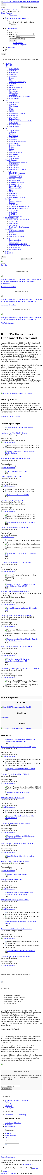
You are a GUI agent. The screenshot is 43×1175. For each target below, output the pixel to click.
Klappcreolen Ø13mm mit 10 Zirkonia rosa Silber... (18, 843)
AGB (7, 1102)
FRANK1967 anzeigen (17, 173)
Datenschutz (9, 1104)
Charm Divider (14, 89)
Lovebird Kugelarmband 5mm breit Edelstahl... (16, 615)
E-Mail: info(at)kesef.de (13, 1123)
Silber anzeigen (14, 69)
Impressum (8, 1106)
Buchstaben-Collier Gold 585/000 (12, 500)
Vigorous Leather (15, 178)
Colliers (11, 85)
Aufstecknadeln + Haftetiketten (19, 246)
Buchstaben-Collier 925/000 (18, 208)
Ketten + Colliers (14, 145)
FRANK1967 (13, 154)
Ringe (11, 80)
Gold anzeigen (14, 102)
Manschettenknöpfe (15, 152)
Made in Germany (11, 160)
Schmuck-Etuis (14, 242)
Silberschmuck (14, 164)
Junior (11, 192)
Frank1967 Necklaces (16, 182)
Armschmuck (13, 143)
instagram (13, 15)
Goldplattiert (9, 229)
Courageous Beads (15, 175)
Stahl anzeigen (14, 130)
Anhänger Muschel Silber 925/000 (12, 798)
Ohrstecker (12, 138)
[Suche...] (26, 7)
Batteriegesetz (9, 1107)
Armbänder (13, 76)
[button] (11, 28)
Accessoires (13, 195)
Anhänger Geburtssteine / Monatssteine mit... (15, 591)
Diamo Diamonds (15, 124)
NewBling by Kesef (11, 218)
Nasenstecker (13, 91)
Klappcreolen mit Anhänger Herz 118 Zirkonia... (17, 646)
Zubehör (8, 238)
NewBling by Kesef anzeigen (19, 219)
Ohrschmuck (13, 74)
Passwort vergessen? (20, 45)
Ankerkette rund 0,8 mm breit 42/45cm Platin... (16, 929)
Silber (7, 67)
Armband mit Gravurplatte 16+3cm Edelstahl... (16, 562)
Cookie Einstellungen (8, 1157)
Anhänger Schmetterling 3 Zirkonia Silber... (15, 823)
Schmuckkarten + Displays (18, 244)
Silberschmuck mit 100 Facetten (19, 97)
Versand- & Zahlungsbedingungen (16, 1100)
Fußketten (12, 84)
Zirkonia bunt (13, 93)
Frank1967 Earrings (15, 184)
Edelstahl (12, 203)
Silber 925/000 (14, 210)
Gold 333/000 (13, 205)
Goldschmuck (13, 165)
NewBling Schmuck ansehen (10, 416)
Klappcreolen (13, 136)
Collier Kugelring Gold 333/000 (11, 476)
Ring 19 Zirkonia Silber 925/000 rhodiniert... (15, 861)
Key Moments (14, 156)
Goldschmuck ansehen (8, 305)
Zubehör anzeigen (15, 240)
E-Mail (11, 34)
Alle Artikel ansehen (7, 323)
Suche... (34, 7)
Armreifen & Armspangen (17, 82)
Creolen (11, 134)
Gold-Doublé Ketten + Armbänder (20, 121)
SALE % (8, 1133)
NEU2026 (8, 65)
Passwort (12, 36)
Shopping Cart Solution (8, 1173)
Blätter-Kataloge (6, 13)
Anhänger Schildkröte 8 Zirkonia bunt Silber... (16, 458)
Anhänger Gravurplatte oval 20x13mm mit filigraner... (18, 747)
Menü (3, 54)
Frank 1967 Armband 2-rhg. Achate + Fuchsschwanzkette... (20, 668)
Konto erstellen (18, 43)
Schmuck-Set (5, 283)
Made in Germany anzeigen (18, 162)
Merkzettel (8, 1125)
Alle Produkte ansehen (8, 287)
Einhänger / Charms (15, 87)
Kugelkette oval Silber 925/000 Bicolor (14, 433)
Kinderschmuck (14, 72)
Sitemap (7, 1137)
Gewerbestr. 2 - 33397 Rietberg (15, 1115)
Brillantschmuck (14, 119)
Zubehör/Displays (15, 186)
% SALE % (13, 95)
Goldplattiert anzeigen (16, 231)
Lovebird (8, 199)
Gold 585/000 (13, 123)
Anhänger (12, 70)
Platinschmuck (14, 167)
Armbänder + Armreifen (17, 113)
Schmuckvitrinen (14, 247)
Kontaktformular (10, 1126)
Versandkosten (28, 1164)
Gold (6, 100)
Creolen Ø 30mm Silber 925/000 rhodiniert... (15, 956)
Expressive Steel (14, 180)
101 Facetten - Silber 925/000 (19, 206)
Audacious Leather (15, 177)
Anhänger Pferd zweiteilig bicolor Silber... (15, 900)
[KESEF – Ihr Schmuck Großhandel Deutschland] (20, 2)
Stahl (6, 128)
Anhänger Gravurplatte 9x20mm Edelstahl (15, 774)
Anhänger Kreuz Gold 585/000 (11, 880)
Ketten (11, 78)
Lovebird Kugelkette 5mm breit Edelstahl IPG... (16, 527)
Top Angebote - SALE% (9, 9)
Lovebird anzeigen (15, 201)
